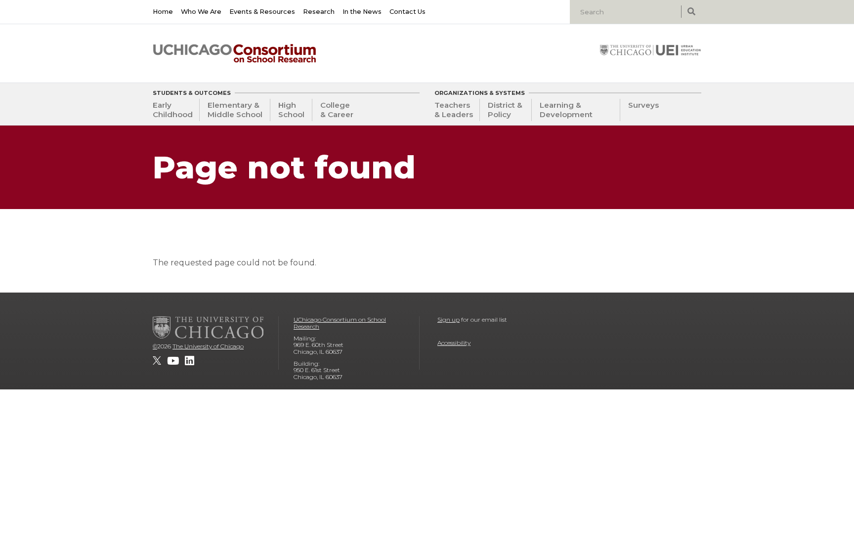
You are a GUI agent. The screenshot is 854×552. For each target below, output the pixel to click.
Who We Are (201, 11)
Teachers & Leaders (453, 109)
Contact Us (407, 11)
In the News (362, 11)
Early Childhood (173, 109)
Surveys (643, 105)
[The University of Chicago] (208, 327)
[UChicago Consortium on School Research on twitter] (157, 360)
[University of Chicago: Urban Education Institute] (650, 50)
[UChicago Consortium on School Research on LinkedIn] (189, 360)
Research (319, 11)
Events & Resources (262, 11)
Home (163, 11)
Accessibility (453, 342)
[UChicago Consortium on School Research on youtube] (173, 360)
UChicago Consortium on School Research (340, 323)
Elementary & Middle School (235, 109)
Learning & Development (566, 109)
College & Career (336, 109)
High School (291, 109)
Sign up (448, 319)
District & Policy (505, 109)
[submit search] (691, 11)
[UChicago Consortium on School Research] (234, 53)
